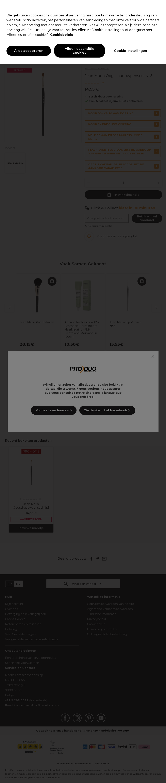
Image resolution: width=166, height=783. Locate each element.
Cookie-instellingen (130, 51)
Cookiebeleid (61, 35)
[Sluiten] (159, 6)
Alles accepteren (29, 51)
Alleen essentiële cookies (79, 51)
